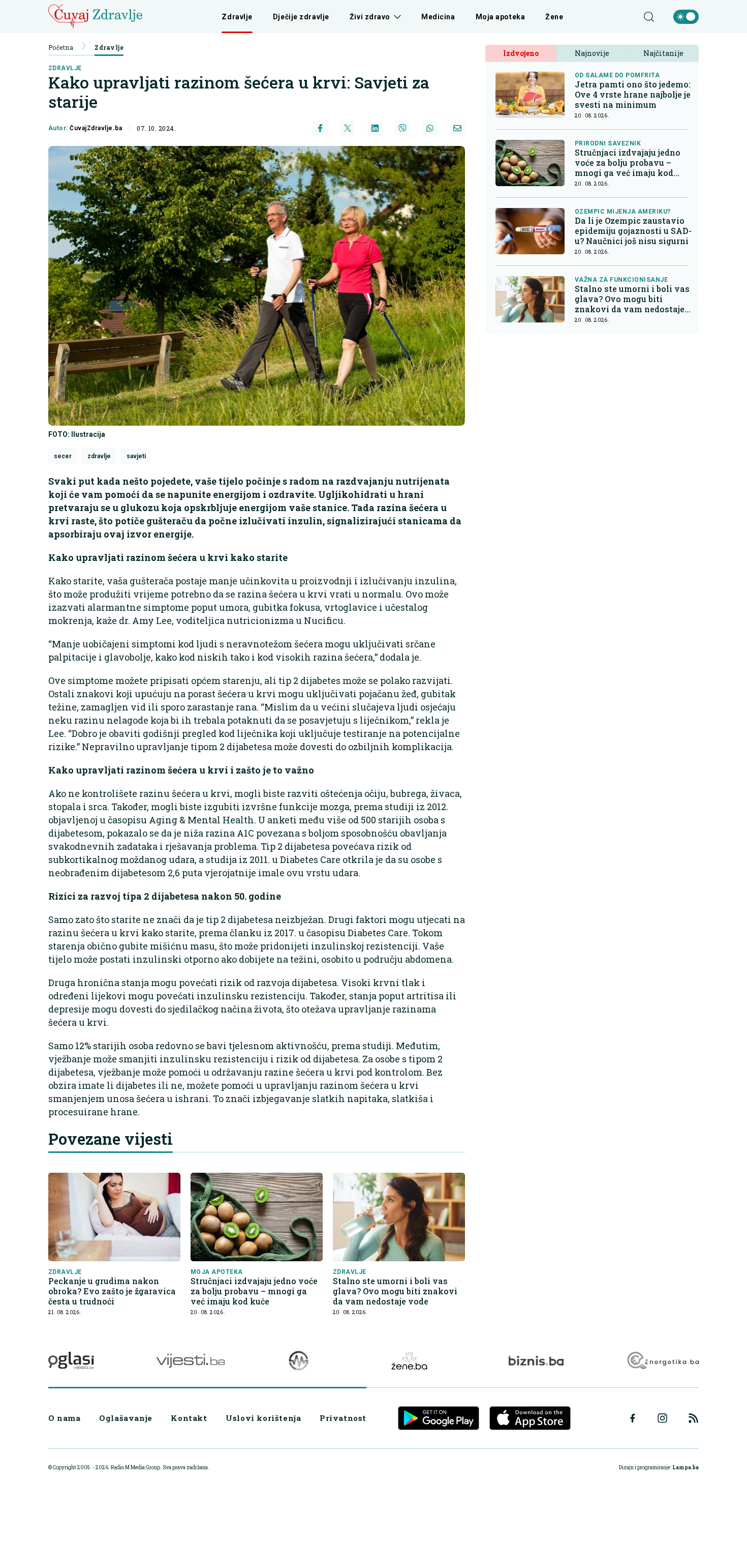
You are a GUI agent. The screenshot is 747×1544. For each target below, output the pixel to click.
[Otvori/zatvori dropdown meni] (395, 16)
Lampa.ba (685, 1467)
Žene (554, 17)
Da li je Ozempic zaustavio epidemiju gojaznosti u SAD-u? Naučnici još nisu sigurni (633, 231)
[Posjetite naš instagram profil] (662, 1418)
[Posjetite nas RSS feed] (693, 1418)
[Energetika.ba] (662, 1361)
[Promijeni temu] (686, 17)
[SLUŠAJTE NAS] (298, 1360)
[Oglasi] (71, 1361)
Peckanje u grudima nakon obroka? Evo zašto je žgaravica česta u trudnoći (112, 1291)
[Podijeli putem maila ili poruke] (457, 128)
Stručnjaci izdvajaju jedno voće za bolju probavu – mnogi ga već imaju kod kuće (254, 1291)
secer (63, 456)
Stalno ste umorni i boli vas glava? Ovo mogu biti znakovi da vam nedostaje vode (395, 1291)
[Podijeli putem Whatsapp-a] (430, 128)
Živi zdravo (370, 17)
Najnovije (592, 53)
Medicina (438, 17)
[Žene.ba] (409, 1361)
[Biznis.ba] (536, 1360)
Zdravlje (237, 17)
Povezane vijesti (110, 1139)
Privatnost (343, 1418)
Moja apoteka (500, 17)
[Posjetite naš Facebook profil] (632, 1418)
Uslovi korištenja (263, 1418)
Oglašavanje (125, 1418)
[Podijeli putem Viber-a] (402, 128)
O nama (64, 1418)
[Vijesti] (190, 1361)
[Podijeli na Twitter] (347, 128)
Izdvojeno (521, 53)
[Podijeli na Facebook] (320, 128)
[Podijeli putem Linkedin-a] (375, 128)
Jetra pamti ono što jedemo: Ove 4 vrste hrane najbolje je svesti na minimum (633, 94)
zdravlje (65, 68)
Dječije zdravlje (301, 17)
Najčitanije (663, 53)
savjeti (136, 456)
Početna (60, 47)
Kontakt (189, 1418)
